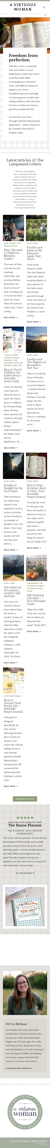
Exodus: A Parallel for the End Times (13, 488)
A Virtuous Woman (12, 696)
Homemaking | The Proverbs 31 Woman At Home (35, 585)
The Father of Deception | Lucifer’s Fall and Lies (12, 592)
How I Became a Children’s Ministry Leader (13, 254)
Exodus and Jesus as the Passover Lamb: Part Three (34, 253)
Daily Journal (10, 243)
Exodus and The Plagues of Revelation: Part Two (36, 364)
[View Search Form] (45, 15)
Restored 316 (42, 1144)
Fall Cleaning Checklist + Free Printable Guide (36, 600)
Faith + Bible (32, 243)
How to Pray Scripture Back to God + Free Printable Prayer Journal (36, 491)
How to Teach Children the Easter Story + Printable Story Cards (13, 375)
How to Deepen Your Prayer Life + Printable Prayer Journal (13, 706)
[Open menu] (44, 7)
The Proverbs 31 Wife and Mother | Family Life (13, 362)
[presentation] (13, 228)
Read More (10, 317)
